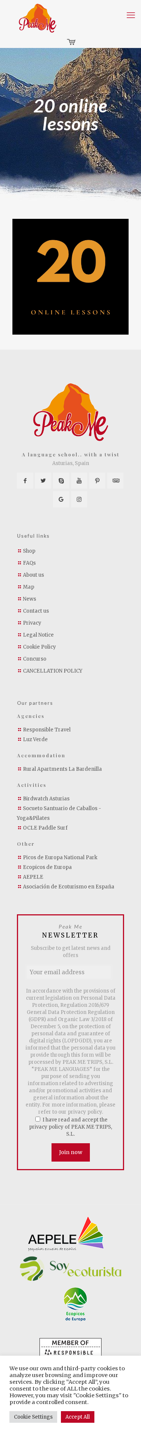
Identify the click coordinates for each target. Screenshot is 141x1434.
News (29, 599)
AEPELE (33, 877)
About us (33, 575)
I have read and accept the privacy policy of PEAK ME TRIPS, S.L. (70, 1127)
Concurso (34, 659)
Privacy (32, 623)
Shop (29, 551)
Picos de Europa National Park (60, 857)
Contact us (36, 611)
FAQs (29, 563)
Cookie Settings (33, 1417)
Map (28, 587)
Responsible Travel (47, 730)
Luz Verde (35, 739)
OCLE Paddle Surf (45, 828)
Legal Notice (38, 635)
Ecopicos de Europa (47, 867)
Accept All (77, 1417)
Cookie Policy (39, 647)
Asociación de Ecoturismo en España (68, 887)
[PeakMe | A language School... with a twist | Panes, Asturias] (37, 18)
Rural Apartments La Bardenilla (62, 769)
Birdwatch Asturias (46, 799)
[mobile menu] (130, 15)
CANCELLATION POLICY (52, 671)
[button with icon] (25, 481)
